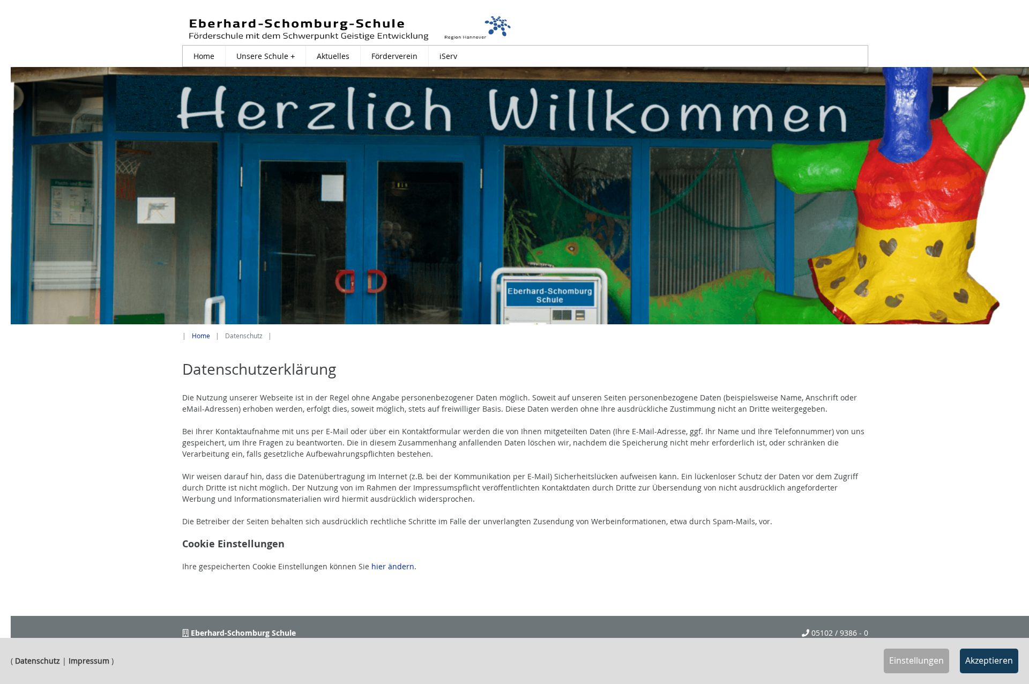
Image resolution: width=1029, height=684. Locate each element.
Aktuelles (333, 56)
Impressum (89, 661)
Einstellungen (916, 660)
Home (203, 56)
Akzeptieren (989, 660)
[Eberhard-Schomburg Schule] (350, 28)
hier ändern (392, 566)
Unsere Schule (265, 56)
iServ (448, 56)
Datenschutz (37, 661)
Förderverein (394, 56)
